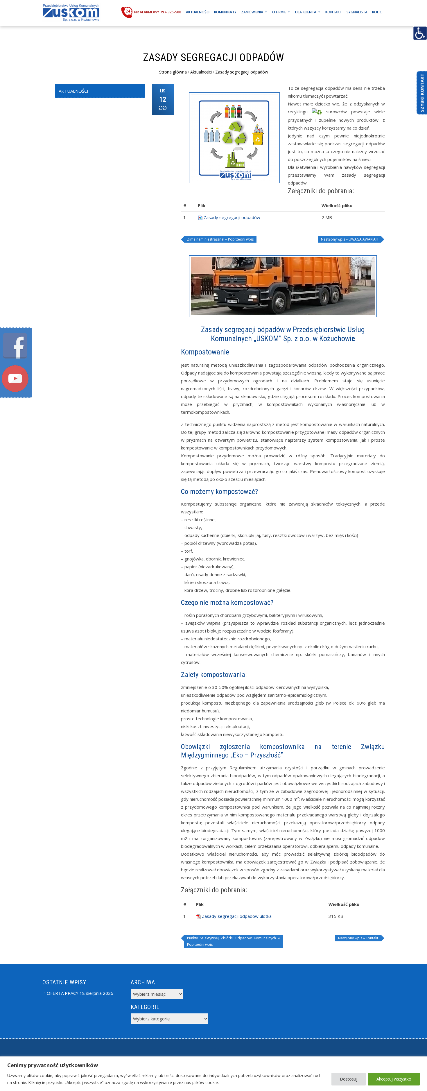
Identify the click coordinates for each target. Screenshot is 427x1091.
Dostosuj (348, 1079)
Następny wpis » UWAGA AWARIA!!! (349, 239)
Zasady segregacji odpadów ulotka (237, 916)
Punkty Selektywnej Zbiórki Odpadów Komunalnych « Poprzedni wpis (233, 941)
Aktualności (197, 12)
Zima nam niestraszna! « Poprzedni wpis (220, 239)
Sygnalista (357, 12)
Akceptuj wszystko (393, 1079)
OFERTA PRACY (62, 993)
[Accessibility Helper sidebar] (420, 33)
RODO (377, 12)
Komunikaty (225, 12)
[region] (213, 1073)
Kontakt (333, 12)
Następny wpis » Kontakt (358, 938)
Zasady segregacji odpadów (232, 217)
